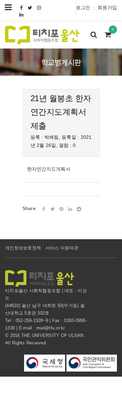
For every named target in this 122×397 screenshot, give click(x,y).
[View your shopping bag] (110, 35)
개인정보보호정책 (23, 247)
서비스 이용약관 (61, 247)
